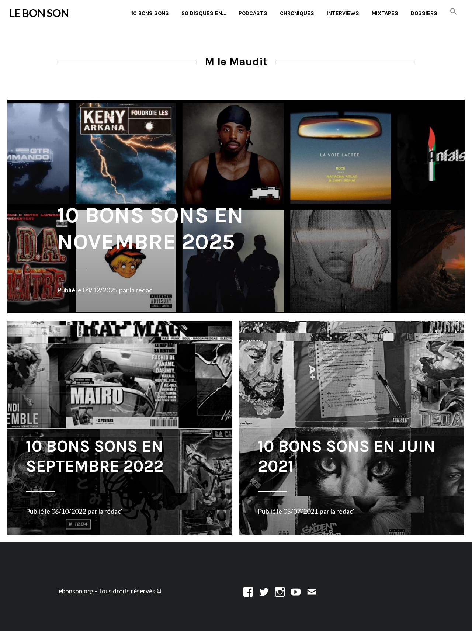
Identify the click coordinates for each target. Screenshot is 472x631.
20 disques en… (203, 13)
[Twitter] (264, 591)
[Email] (311, 591)
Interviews (343, 13)
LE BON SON (39, 12)
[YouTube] (295, 591)
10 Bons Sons (150, 13)
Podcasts (253, 13)
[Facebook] (248, 591)
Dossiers (424, 13)
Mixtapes (385, 13)
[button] (453, 12)
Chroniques (297, 13)
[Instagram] (279, 591)
